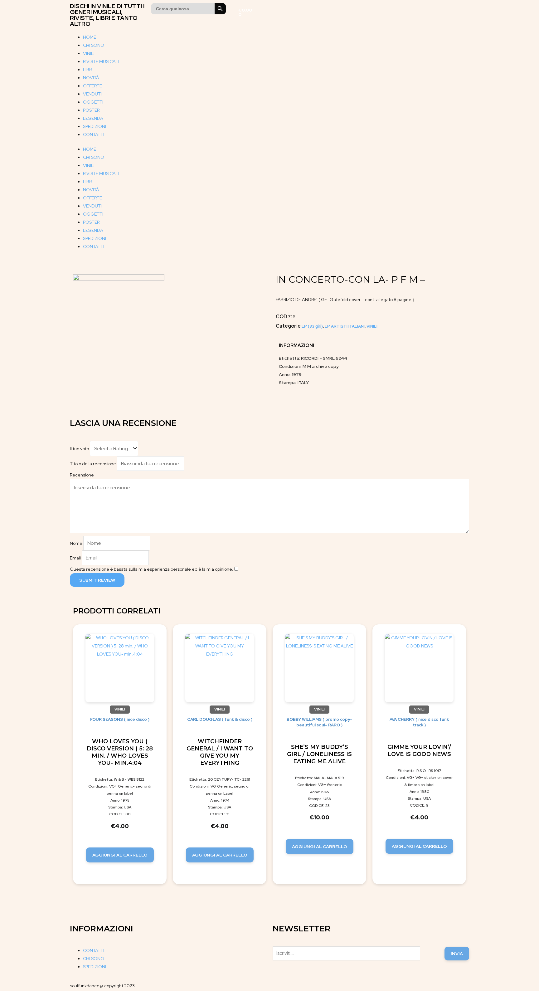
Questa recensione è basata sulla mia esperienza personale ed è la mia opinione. (151, 569)
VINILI (89, 53)
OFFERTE (92, 86)
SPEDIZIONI (94, 126)
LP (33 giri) (312, 326)
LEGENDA (93, 118)
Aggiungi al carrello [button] (120, 855)
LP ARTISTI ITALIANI (345, 326)
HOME (89, 37)
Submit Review (97, 580)
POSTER (91, 110)
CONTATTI (93, 134)
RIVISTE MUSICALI (101, 61)
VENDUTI (92, 94)
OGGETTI (93, 102)
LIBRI (88, 69)
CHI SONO (93, 45)
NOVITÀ (91, 78)
